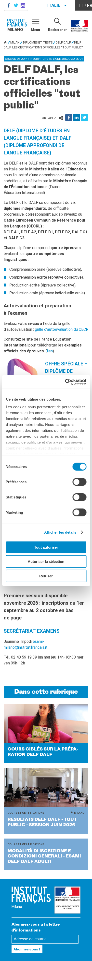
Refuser (46, 576)
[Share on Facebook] (68, 117)
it (81, 5)
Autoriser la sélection (46, 561)
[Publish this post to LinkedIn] (76, 117)
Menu (35, 30)
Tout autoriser (46, 547)
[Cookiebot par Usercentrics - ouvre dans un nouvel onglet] (65, 382)
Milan (15, 42)
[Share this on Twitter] (84, 117)
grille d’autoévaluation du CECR (61, 329)
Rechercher (57, 30)
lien (50, 351)
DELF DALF (63, 42)
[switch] (79, 482)
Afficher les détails (60, 532)
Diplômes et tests (38, 42)
